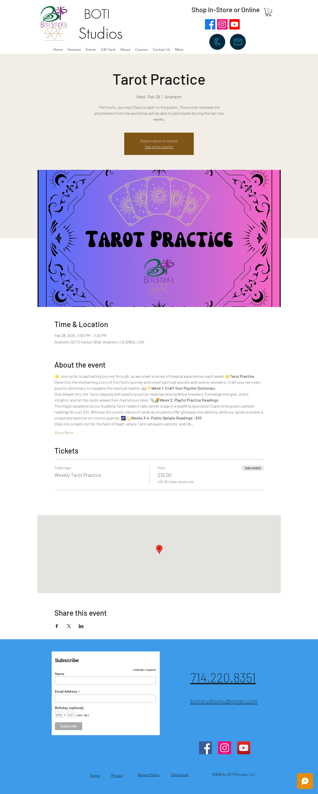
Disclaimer (180, 774)
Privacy (117, 775)
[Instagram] (222, 24)
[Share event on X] (69, 626)
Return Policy (148, 774)
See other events (159, 146)
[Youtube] (234, 24)
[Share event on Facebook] (56, 626)
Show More (63, 432)
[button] (125, 49)
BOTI (97, 14)
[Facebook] (210, 24)
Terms (95, 775)
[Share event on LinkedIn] (81, 626)
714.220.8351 (223, 677)
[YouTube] (243, 747)
